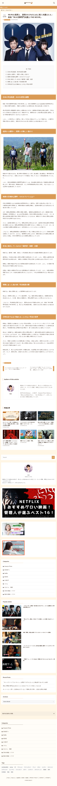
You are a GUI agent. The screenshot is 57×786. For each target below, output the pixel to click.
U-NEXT (6, 580)
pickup (11, 767)
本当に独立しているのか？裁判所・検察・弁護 (20, 79)
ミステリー (30, 769)
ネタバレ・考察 (8, 587)
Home (8, 777)
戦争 (49, 769)
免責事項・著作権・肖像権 (22, 777)
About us (13, 777)
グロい (38, 767)
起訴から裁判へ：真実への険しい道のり (18, 74)
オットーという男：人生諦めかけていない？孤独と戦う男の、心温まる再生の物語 (25, 689)
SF (15, 767)
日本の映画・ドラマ (9, 590)
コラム (6, 583)
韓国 (12, 772)
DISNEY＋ (7, 570)
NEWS (6, 576)
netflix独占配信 (5, 767)
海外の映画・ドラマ (9, 594)
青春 (8, 772)
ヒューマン (11, 769)
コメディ (44, 767)
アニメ (34, 767)
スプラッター (4, 769)
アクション (20, 767)
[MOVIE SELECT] (28, 3)
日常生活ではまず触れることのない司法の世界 (20, 84)
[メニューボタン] (3, 3)
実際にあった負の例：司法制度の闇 (17, 81)
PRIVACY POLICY (34, 777)
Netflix (6, 573)
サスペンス (50, 767)
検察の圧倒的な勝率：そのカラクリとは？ (19, 76)
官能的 (44, 769)
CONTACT (41, 777)
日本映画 (4, 772)
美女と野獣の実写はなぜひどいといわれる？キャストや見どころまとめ (22, 685)
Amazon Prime (7, 19)
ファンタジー (19, 769)
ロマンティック (38, 769)
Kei (11, 394)
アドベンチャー (27, 767)
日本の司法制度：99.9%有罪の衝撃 (17, 71)
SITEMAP (47, 777)
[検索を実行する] (53, 457)
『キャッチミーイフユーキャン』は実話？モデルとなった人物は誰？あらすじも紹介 (25, 682)
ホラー (24, 769)
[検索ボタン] (54, 3)
